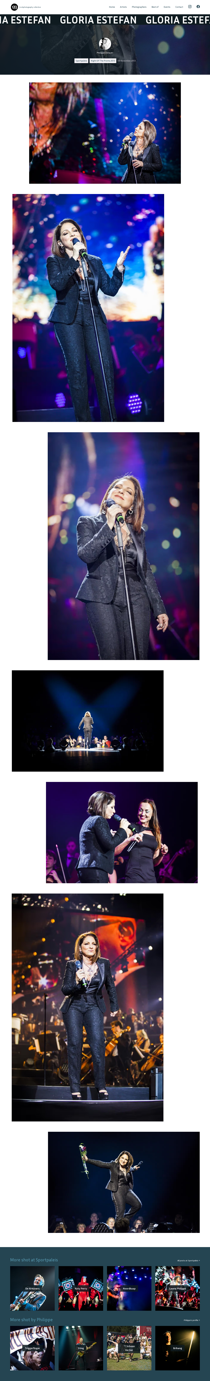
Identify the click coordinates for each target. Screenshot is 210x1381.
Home (112, 7)
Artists (123, 7)
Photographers (139, 7)
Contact (179, 7)
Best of (155, 7)
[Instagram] (190, 7)
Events (167, 7)
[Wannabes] (14, 7)
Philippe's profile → (192, 1320)
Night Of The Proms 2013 (103, 60)
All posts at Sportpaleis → (188, 1260)
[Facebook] (198, 7)
